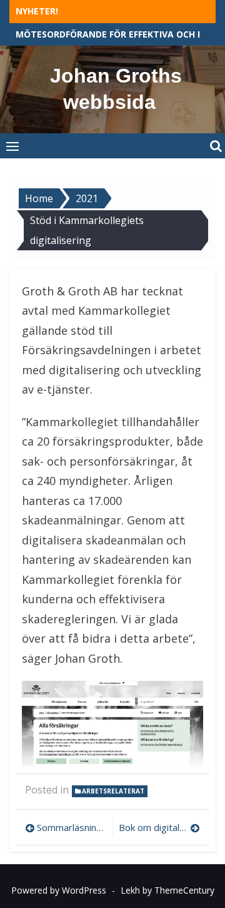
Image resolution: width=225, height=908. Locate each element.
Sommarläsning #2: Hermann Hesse (71, 827)
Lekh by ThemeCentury (167, 890)
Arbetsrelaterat (113, 791)
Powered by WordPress (58, 890)
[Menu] (12, 145)
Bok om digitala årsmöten (159, 827)
